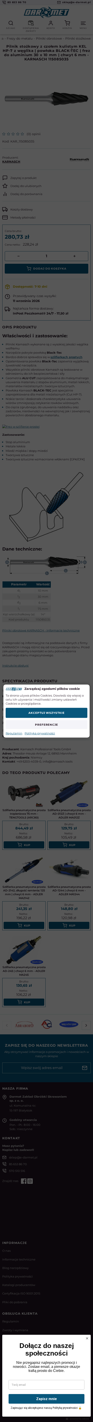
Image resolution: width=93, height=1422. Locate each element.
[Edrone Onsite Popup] (46, 711)
